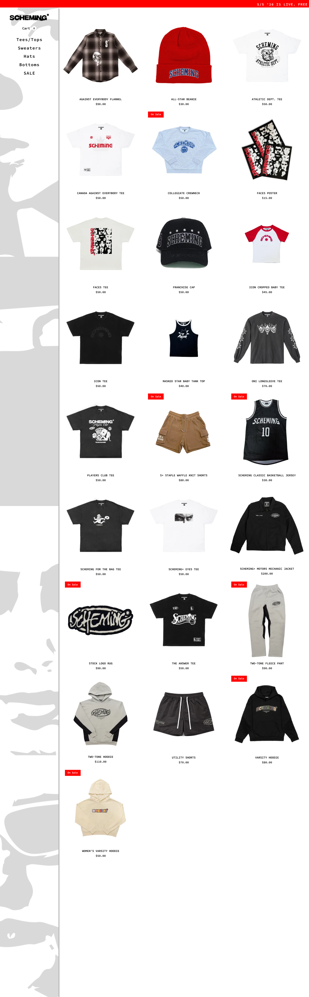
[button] (29, 28)
